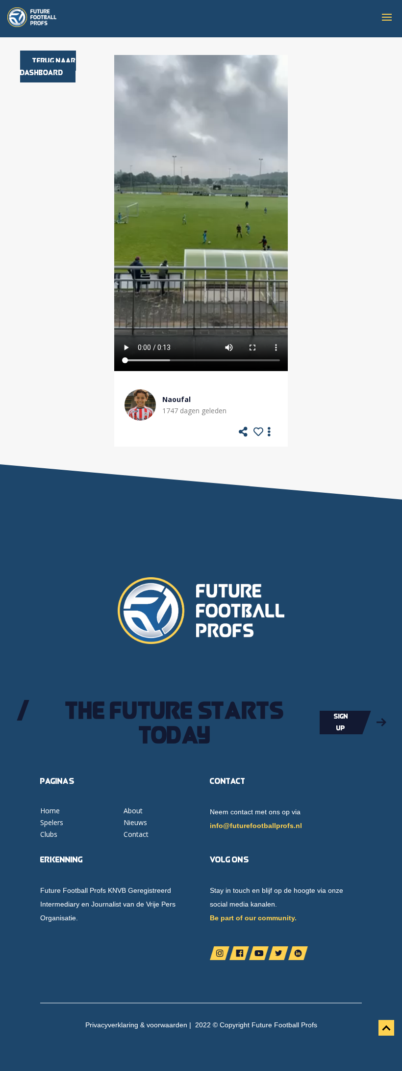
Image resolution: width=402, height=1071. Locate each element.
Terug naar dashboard (48, 66)
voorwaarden (167, 1025)
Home (50, 810)
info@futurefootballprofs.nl (256, 826)
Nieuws (135, 822)
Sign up (341, 722)
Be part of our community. (253, 918)
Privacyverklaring (111, 1025)
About (133, 810)
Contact (136, 834)
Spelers (51, 822)
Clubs (48, 834)
